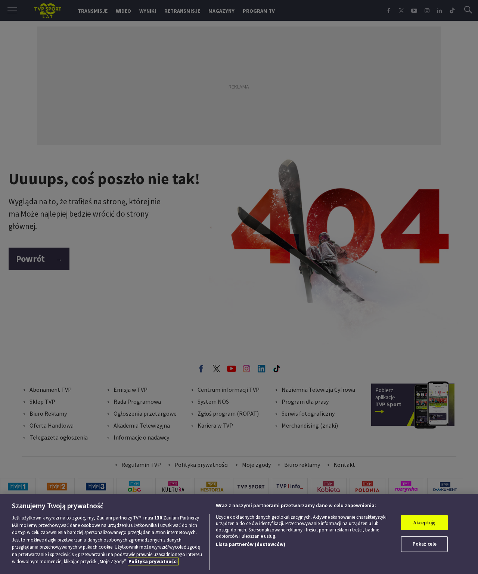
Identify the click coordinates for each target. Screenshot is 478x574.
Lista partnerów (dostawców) (250, 544)
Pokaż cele (425, 544)
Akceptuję (424, 522)
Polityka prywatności (153, 561)
